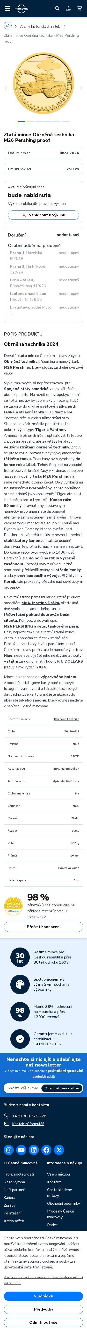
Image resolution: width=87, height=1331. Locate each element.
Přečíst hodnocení (43, 927)
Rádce (52, 1225)
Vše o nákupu (58, 1174)
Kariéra (9, 1197)
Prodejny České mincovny (60, 1214)
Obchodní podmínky (63, 1203)
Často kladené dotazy (59, 1192)
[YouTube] (21, 1150)
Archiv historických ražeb (40, 26)
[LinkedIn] (34, 1150)
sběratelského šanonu (25, 700)
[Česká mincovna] (21, 8)
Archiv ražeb (14, 1221)
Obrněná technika (66, 719)
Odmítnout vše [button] (43, 1322)
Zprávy (9, 1205)
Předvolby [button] (43, 1309)
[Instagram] (9, 1150)
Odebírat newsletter (61, 1088)
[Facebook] (46, 1150)
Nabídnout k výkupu (47, 215)
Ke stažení (12, 1213)
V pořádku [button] (43, 1296)
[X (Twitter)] (59, 1150)
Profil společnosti (19, 1174)
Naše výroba (14, 1182)
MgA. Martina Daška (40, 603)
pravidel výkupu (52, 203)
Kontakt (54, 1182)
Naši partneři (14, 1190)
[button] (10, 88)
